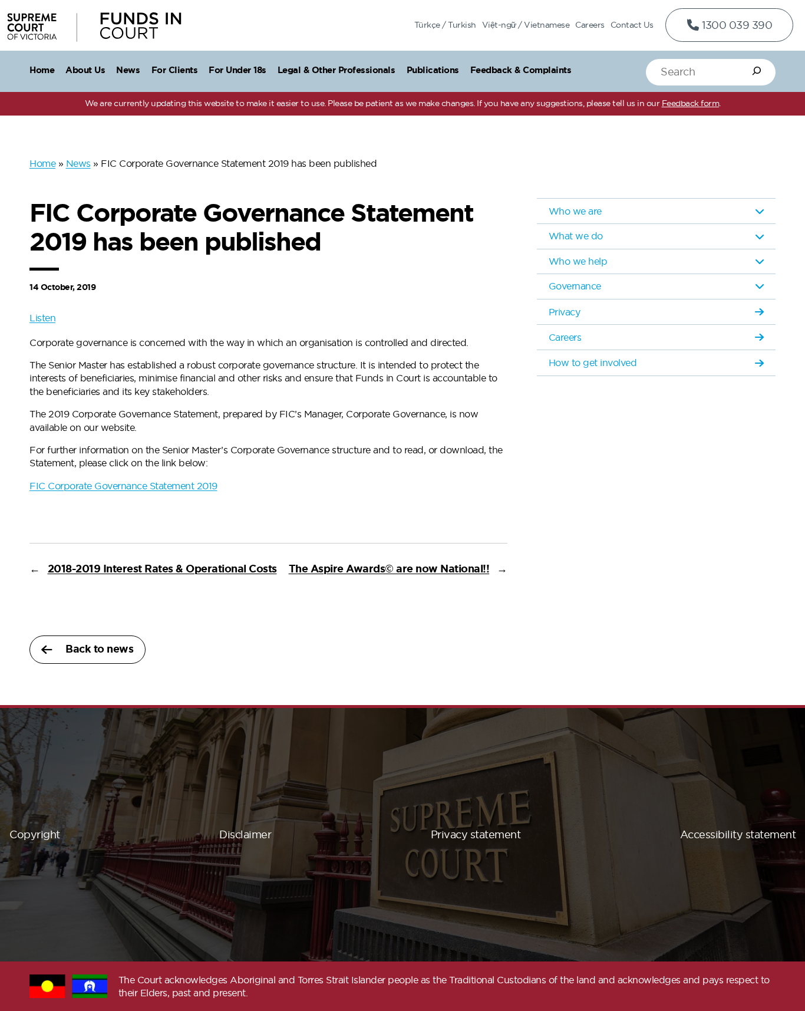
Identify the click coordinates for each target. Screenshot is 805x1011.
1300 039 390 (736, 25)
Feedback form (691, 103)
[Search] (757, 71)
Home (42, 163)
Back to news (99, 649)
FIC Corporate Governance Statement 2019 (123, 486)
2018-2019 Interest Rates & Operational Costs (162, 569)
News (78, 163)
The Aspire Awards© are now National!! (389, 569)
